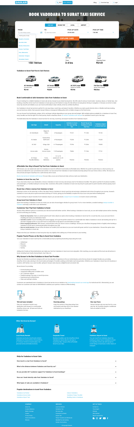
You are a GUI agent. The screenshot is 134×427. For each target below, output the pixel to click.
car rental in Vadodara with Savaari (72, 115)
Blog (95, 2)
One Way (50, 25)
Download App (105, 2)
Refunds (27, 420)
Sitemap (95, 411)
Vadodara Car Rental (23, 393)
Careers (27, 413)
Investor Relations (29, 409)
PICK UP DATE (73, 30)
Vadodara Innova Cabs (23, 395)
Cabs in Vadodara (72, 393)
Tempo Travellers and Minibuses (64, 417)
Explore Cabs (67, 38)
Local (73, 25)
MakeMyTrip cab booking (62, 420)
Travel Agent (96, 409)
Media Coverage (29, 411)
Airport (83, 25)
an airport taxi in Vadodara (71, 196)
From (20, 30)
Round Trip (61, 25)
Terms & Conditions (30, 417)
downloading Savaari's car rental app (78, 282)
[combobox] (104, 32)
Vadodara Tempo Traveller (74, 395)
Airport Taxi (59, 415)
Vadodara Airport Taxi (23, 397)
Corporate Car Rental (61, 413)
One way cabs (59, 411)
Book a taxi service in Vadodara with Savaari (30, 176)
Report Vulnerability (98, 415)
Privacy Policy (29, 415)
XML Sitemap (96, 413)
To (45, 30)
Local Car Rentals (60, 407)
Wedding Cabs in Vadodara (75, 397)
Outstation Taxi (60, 409)
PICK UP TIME (98, 30)
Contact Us (95, 407)
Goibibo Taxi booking (61, 422)
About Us (27, 407)
